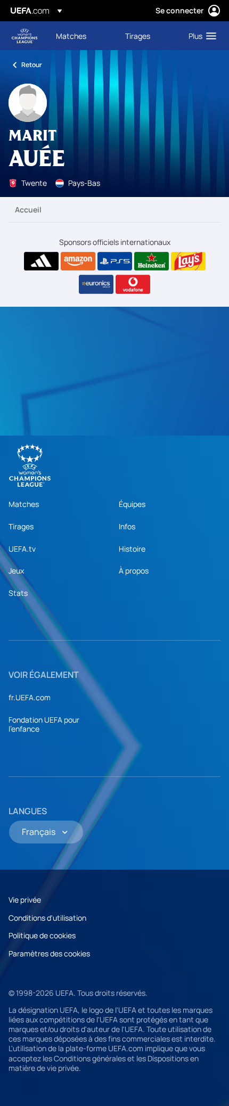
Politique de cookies (42, 935)
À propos (134, 571)
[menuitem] (81, 36)
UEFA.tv (22, 549)
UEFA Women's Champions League (24, 36)
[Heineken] (151, 261)
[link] (71, 36)
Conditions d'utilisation (47, 918)
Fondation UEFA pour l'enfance (44, 724)
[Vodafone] (133, 284)
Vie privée (25, 900)
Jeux (16, 571)
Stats (18, 593)
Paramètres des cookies (49, 953)
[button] (200, 36)
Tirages (21, 526)
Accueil (28, 210)
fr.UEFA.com (30, 697)
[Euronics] (96, 284)
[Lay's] (188, 261)
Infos (127, 526)
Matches (24, 504)
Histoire (132, 549)
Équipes (132, 504)
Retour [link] (31, 64)
